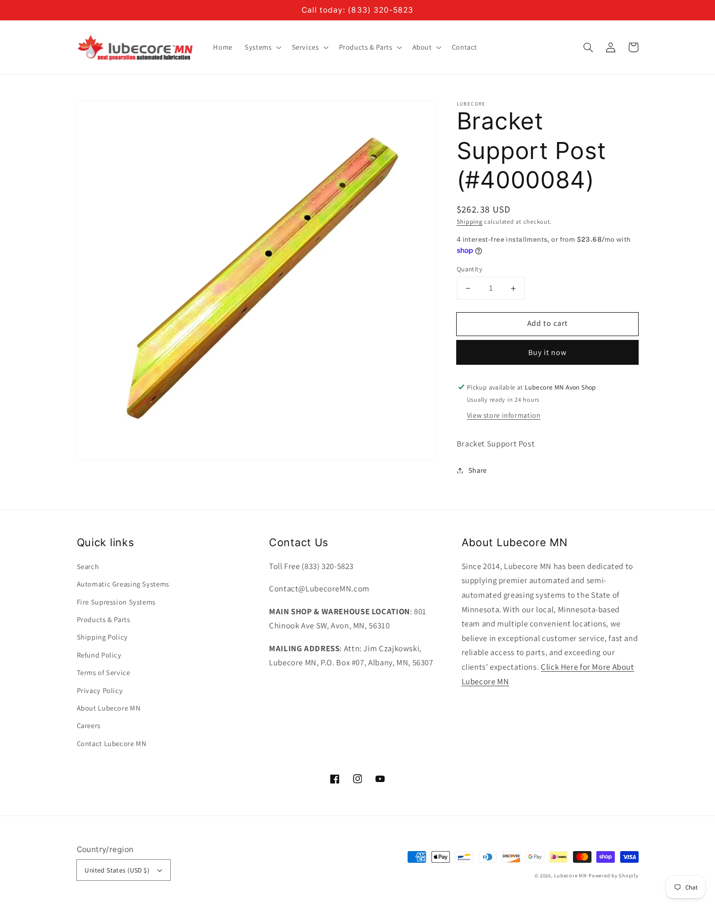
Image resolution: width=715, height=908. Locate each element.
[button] (588, 47)
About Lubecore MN (109, 707)
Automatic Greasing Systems (123, 583)
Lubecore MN (570, 875)
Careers (89, 725)
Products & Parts (103, 619)
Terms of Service (103, 672)
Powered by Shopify (613, 875)
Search (88, 566)
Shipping (470, 221)
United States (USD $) (117, 870)
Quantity (469, 269)
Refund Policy (99, 654)
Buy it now (547, 352)
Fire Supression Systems (116, 601)
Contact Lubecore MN (111, 743)
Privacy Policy (100, 690)
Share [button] (477, 470)
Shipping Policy (102, 636)
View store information (504, 415)
